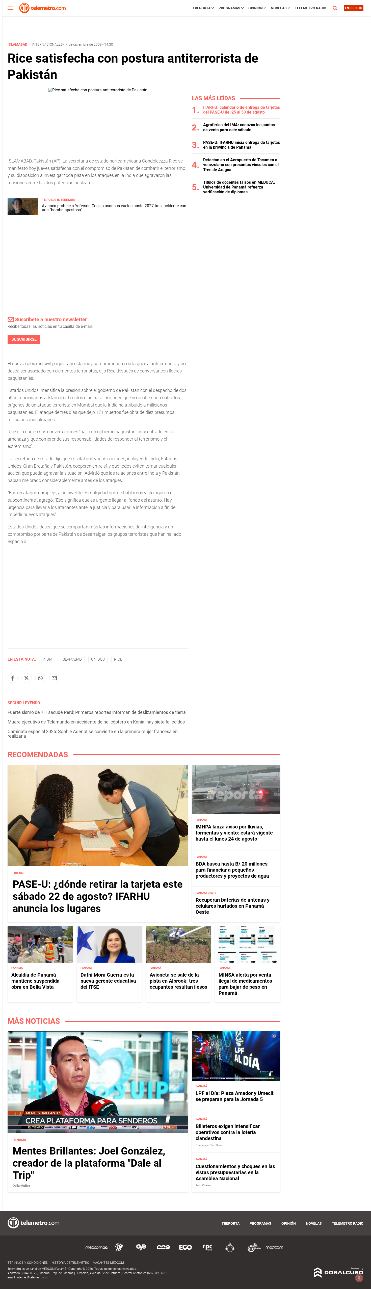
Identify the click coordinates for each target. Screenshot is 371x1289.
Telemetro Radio (310, 8)
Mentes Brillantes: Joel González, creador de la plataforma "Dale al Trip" (89, 1163)
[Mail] (54, 678)
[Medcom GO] (97, 1251)
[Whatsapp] (40, 678)
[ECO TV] (185, 1251)
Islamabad (72, 659)
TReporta (201, 8)
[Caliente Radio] (230, 1251)
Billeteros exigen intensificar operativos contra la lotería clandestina (228, 1132)
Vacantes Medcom (108, 1263)
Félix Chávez (203, 1185)
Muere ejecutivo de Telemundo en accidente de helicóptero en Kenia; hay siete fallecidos (96, 721)
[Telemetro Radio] (252, 1251)
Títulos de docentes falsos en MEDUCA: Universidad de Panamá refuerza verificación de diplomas (239, 187)
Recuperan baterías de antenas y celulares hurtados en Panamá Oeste (233, 906)
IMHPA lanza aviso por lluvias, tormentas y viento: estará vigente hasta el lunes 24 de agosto (234, 832)
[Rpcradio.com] (208, 1251)
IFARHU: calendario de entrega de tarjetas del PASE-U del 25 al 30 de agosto (241, 110)
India (47, 659)
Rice (118, 659)
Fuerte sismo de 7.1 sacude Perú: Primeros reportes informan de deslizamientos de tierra (97, 712)
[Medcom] (274, 1251)
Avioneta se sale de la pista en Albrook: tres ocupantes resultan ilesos (178, 981)
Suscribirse (24, 339)
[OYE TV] (141, 1251)
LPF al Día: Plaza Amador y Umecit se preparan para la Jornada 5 (235, 1096)
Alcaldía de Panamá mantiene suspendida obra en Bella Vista (35, 981)
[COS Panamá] (163, 1251)
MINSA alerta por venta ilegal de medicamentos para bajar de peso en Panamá (245, 984)
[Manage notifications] (359, 1278)
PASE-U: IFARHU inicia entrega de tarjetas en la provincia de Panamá (241, 145)
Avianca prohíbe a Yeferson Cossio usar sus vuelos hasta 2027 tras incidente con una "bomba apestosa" (114, 207)
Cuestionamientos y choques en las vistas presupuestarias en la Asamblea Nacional (235, 1172)
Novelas (279, 8)
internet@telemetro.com (32, 1277)
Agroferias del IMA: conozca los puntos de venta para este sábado (239, 127)
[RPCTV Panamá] (119, 1251)
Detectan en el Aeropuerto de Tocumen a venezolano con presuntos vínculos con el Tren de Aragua (241, 164)
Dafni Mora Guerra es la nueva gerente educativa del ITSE (108, 981)
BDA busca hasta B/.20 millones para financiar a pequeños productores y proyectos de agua (232, 870)
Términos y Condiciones (28, 1263)
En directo (353, 8)
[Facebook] (12, 678)
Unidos (98, 659)
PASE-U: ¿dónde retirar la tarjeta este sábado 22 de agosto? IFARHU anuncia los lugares (98, 896)
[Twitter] (26, 678)
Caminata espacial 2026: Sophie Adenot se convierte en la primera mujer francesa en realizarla (93, 734)
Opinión (255, 8)
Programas (229, 8)
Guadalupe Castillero (209, 1145)
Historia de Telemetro (70, 1263)
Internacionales (47, 44)
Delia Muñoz (21, 1185)
